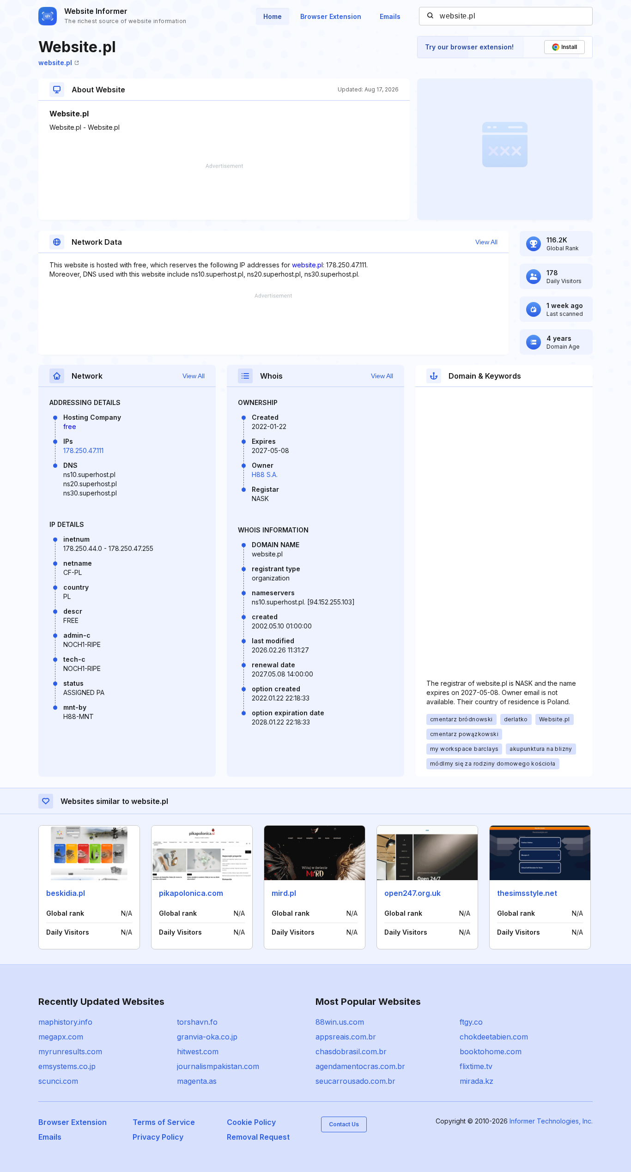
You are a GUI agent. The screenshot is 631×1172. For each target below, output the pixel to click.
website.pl (55, 62)
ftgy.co (471, 1022)
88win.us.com (340, 1022)
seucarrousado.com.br (355, 1081)
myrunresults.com (70, 1051)
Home (272, 16)
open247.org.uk (412, 893)
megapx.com (60, 1036)
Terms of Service (164, 1122)
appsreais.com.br (346, 1036)
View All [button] (486, 242)
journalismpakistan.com (218, 1066)
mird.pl (284, 893)
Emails (390, 16)
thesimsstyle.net (527, 893)
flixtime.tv (476, 1066)
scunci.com (58, 1081)
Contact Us (344, 1124)
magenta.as (197, 1081)
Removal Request (258, 1137)
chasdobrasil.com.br (351, 1051)
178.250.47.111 (83, 450)
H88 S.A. (265, 474)
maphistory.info (65, 1022)
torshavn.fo (197, 1022)
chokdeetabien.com (494, 1036)
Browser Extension (330, 16)
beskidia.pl (65, 893)
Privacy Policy (158, 1137)
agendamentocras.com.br (360, 1066)
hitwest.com (197, 1051)
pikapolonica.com (191, 893)
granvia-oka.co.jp (207, 1036)
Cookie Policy (251, 1122)
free (69, 426)
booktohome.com (491, 1051)
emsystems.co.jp (67, 1066)
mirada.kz (476, 1081)
